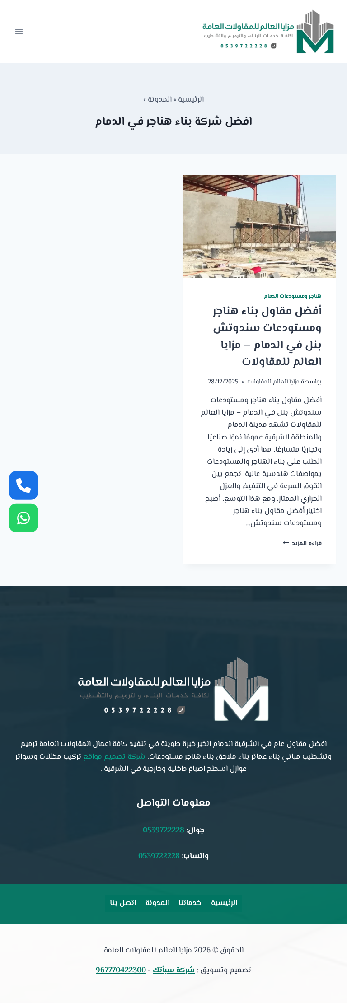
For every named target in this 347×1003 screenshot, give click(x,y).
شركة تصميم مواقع (114, 757)
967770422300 (121, 970)
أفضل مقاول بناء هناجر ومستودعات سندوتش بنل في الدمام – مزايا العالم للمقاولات (267, 337)
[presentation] (259, 226)
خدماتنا (190, 903)
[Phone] (23, 485)
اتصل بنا (123, 903)
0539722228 (163, 830)
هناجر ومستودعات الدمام (293, 296)
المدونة (160, 100)
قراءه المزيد (302, 543)
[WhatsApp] (23, 518)
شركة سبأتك (174, 970)
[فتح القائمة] (19, 31)
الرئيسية (191, 100)
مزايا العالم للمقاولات (273, 382)
